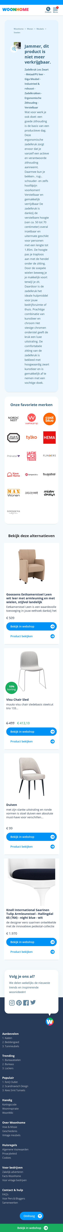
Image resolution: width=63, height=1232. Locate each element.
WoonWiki (7, 1112)
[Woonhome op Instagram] (12, 1003)
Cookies (6, 1157)
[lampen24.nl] (31, 474)
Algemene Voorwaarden (15, 1149)
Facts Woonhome (11, 1176)
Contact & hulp (12, 1190)
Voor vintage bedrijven (14, 1180)
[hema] (49, 437)
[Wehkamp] (31, 418)
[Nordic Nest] (13, 418)
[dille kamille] (13, 437)
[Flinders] (49, 456)
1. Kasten (7, 1038)
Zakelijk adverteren (12, 1172)
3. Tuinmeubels (10, 1046)
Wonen (30, 29)
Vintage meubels (11, 1135)
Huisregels (9, 1145)
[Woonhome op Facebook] (26, 1003)
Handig (7, 1100)
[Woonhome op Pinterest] (19, 1003)
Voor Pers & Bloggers (13, 1198)
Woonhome (19, 29)
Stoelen (17, 32)
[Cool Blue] (49, 418)
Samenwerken (10, 1202)
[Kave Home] (13, 474)
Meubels (40, 29)
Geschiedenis (9, 1131)
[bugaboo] (49, 474)
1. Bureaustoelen (11, 1060)
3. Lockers (7, 1068)
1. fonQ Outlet (10, 1082)
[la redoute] (31, 456)
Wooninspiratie (10, 1108)
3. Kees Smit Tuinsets (13, 1090)
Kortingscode (9, 1104)
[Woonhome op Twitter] (33, 1003)
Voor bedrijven (12, 1167)
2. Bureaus (8, 1064)
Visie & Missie (9, 1127)
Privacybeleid (9, 1153)
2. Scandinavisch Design (15, 1086)
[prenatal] (13, 456)
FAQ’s (5, 1194)
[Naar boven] (48, 1013)
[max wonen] (13, 493)
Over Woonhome (13, 1122)
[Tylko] (31, 437)
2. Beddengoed (10, 1042)
